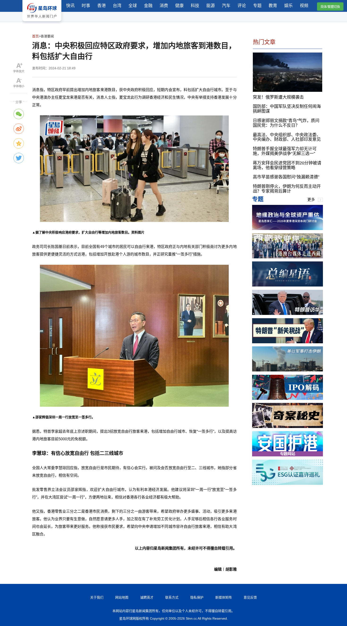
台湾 (117, 5)
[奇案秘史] (287, 427)
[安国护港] (287, 455)
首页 (35, 36)
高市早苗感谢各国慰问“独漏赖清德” (286, 177)
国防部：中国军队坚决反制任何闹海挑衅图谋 (287, 109)
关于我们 (96, 597)
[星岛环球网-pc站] (41, 22)
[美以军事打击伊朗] (287, 370)
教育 (273, 5)
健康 (179, 5)
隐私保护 (196, 597)
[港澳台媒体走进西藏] (287, 257)
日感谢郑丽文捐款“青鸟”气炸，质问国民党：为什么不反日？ (286, 123)
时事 (86, 5)
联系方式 (171, 597)
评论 (241, 5)
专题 (257, 5)
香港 (101, 5)
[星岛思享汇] (287, 229)
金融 (148, 5)
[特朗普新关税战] (287, 342)
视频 (304, 5)
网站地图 (121, 597)
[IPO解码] (287, 399)
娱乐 (288, 5)
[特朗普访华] (287, 314)
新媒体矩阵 (223, 597)
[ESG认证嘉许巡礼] (287, 483)
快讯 (70, 5)
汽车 (226, 5)
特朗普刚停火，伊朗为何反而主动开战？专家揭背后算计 (287, 189)
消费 (164, 5)
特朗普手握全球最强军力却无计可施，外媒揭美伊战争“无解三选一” (285, 151)
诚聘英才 (146, 597)
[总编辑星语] (287, 285)
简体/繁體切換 (330, 7)
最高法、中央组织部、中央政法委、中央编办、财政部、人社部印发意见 (287, 137)
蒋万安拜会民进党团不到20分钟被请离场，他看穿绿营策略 (287, 165)
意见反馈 (250, 597)
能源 (210, 5)
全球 (132, 5)
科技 (195, 5)
